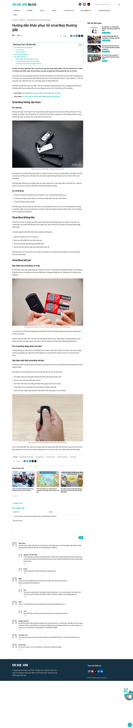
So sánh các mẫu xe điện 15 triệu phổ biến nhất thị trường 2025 (110, 56)
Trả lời (20, 549)
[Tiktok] (95, 671)
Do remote (20, 50)
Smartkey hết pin (20, 57)
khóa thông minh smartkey (26, 457)
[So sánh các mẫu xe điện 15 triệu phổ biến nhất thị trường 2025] (94, 58)
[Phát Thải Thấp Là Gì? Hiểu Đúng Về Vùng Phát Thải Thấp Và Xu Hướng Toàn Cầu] (47, 479)
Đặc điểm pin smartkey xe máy (27, 59)
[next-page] (16, 496)
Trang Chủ (14, 20)
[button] (107, 4)
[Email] (79, 36)
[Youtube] (92, 671)
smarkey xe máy (50, 457)
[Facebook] (71, 36)
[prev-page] (13, 496)
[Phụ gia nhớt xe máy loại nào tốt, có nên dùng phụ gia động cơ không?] (94, 49)
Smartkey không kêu (21, 54)
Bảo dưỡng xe (106, 51)
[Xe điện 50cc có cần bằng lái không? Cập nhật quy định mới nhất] (94, 30)
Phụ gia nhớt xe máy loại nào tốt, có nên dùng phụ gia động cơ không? (111, 47)
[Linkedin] (77, 36)
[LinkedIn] (101, 671)
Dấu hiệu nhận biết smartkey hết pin (28, 63)
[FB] (80, 5)
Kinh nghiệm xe (106, 32)
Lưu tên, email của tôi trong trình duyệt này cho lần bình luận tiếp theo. (35, 516)
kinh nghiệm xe (40, 457)
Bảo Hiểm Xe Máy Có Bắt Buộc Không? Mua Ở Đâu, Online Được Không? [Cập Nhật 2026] (71, 490)
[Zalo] (98, 671)
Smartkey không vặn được (23, 47)
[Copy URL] (82, 36)
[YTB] (84, 5)
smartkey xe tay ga (62, 457)
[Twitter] (74, 36)
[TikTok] (89, 5)
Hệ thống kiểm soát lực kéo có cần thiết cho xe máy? (41, 93)
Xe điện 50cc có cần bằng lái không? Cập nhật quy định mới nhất (111, 28)
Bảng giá (105, 61)
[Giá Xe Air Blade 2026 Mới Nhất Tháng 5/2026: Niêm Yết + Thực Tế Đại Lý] (23, 479)
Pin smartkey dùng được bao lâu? (28, 61)
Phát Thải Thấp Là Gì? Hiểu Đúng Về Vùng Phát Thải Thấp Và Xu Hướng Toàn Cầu (47, 490)
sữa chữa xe (73, 457)
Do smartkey (20, 52)
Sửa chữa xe (22, 20)
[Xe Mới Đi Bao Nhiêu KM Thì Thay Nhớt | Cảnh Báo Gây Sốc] (94, 39)
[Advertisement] (104, 78)
